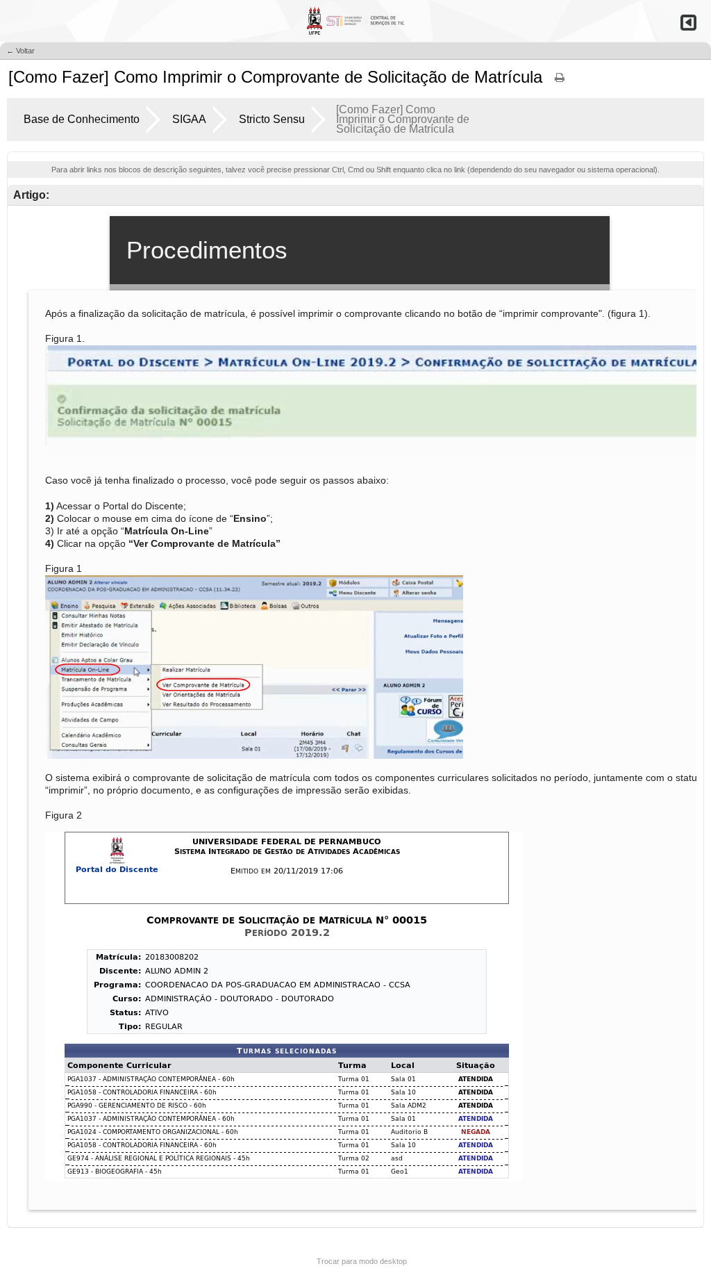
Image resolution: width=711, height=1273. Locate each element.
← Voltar (20, 51)
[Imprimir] (559, 82)
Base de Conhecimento (82, 119)
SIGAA (189, 119)
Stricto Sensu (272, 119)
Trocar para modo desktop (362, 1261)
